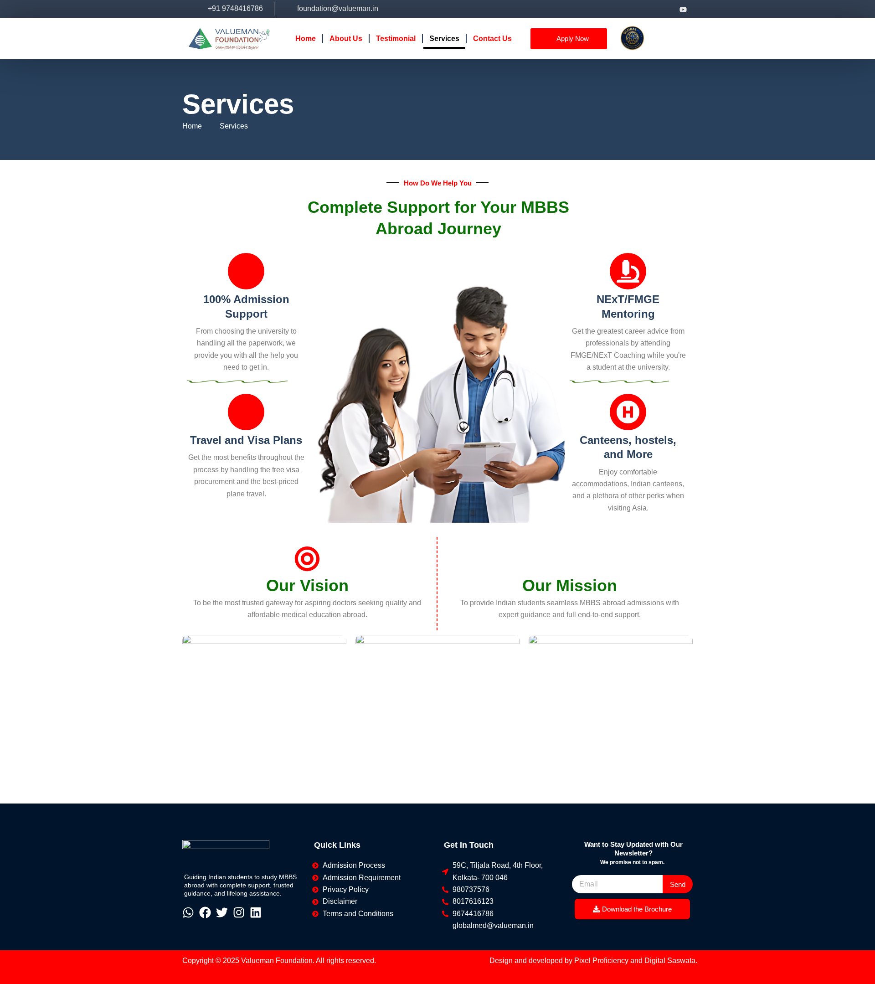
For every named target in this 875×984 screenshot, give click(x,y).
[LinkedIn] (665, 9)
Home (305, 38)
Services (444, 38)
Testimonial (396, 38)
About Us (345, 38)
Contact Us (492, 38)
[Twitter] (648, 9)
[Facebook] (613, 9)
